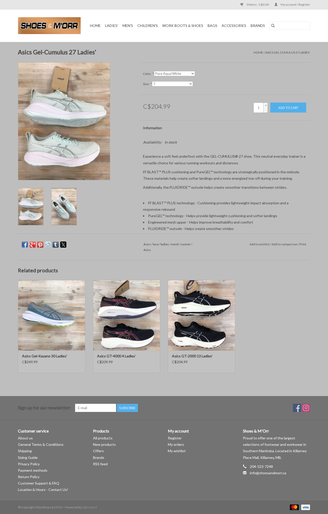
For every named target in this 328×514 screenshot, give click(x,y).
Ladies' (111, 25)
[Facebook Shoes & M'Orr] (297, 408)
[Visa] (304, 507)
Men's (127, 25)
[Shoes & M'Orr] (50, 25)
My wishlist (177, 451)
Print (303, 244)
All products (102, 438)
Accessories (234, 25)
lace (156, 244)
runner (186, 244)
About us (25, 438)
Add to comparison (285, 244)
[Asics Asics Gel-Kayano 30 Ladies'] (51, 315)
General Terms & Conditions (41, 444)
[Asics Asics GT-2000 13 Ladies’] (201, 315)
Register (175, 438)
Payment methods (32, 470)
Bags (212, 25)
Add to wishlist (260, 244)
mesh (175, 244)
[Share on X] (63, 244)
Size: (147, 84)
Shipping (25, 451)
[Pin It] (40, 244)
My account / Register (295, 4)
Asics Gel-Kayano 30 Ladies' (44, 356)
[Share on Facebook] (25, 244)
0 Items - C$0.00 (257, 4)
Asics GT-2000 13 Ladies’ (192, 356)
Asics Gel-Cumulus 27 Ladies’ (287, 52)
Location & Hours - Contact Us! (43, 489)
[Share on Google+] (32, 244)
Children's (147, 25)
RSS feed (100, 464)
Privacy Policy (29, 464)
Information (152, 128)
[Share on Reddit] (48, 244)
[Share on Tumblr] (56, 244)
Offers (98, 451)
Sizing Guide (28, 457)
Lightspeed (89, 507)
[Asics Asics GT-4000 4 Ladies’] (126, 315)
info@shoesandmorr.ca (268, 473)
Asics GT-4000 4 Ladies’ (116, 356)
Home (95, 25)
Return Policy (28, 477)
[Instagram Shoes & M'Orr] (306, 408)
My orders (176, 444)
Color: (148, 74)
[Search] (273, 26)
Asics (147, 244)
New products (104, 444)
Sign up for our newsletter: (44, 407)
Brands (258, 25)
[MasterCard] (293, 507)
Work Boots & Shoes (182, 25)
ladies (165, 244)
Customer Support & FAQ (38, 483)
